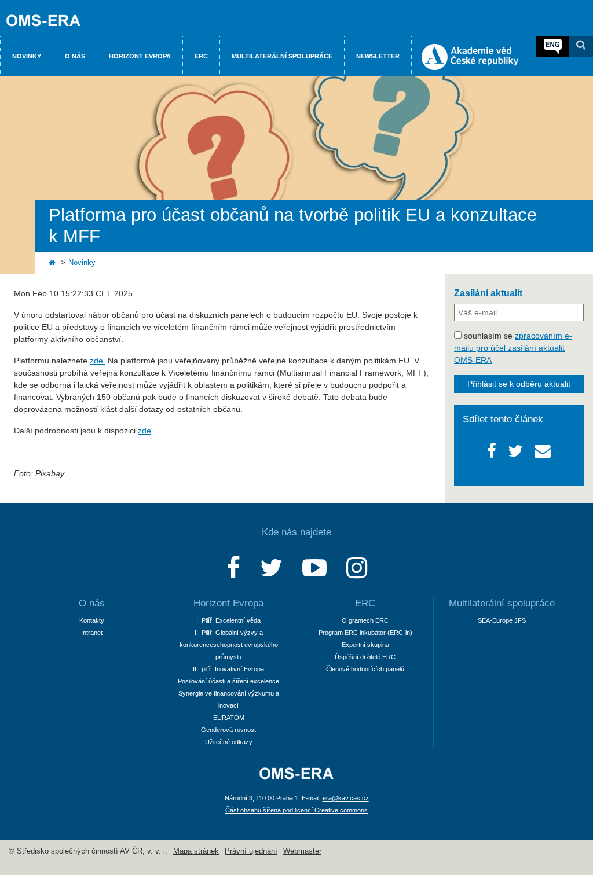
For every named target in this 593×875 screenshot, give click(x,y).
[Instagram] (356, 568)
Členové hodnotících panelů (365, 669)
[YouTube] (314, 568)
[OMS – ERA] (296, 780)
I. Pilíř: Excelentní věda (228, 620)
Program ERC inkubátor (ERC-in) (365, 632)
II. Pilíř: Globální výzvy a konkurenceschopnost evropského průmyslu (229, 644)
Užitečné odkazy (228, 741)
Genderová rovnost (228, 729)
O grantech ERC (365, 620)
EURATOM (228, 717)
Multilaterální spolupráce (282, 56)
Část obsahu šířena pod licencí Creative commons (296, 810)
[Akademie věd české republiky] (470, 67)
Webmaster (302, 851)
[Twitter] (271, 568)
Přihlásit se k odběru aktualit (518, 383)
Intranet (92, 632)
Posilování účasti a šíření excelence (228, 681)
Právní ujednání (251, 851)
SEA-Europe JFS (502, 620)
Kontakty (91, 620)
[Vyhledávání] (581, 46)
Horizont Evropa (140, 56)
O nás (75, 56)
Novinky (26, 56)
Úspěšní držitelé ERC (365, 656)
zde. (97, 360)
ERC (201, 56)
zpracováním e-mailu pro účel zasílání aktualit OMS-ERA (513, 348)
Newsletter (378, 56)
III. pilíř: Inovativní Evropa (228, 669)
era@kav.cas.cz (346, 798)
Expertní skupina (365, 644)
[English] (552, 46)
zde (144, 430)
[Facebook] (233, 568)
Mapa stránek (196, 851)
